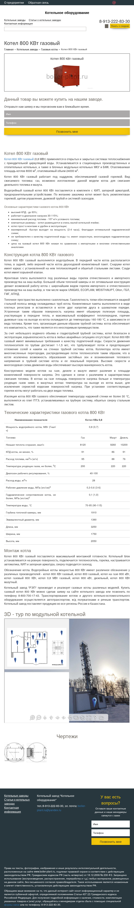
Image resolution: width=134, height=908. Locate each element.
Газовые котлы (49, 49)
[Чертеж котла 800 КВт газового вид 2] (37, 752)
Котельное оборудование (67, 12)
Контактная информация (18, 23)
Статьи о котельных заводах (45, 20)
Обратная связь (38, 3)
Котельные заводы (14, 20)
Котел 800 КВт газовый (19, 159)
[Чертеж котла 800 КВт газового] (14, 752)
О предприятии (14, 3)
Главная (9, 49)
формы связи (12, 904)
